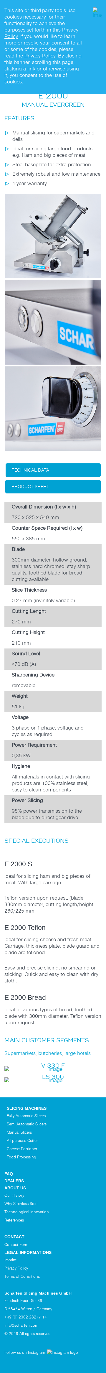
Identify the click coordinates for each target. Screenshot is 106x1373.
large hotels (77, 1053)
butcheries (50, 1053)
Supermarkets (20, 1053)
